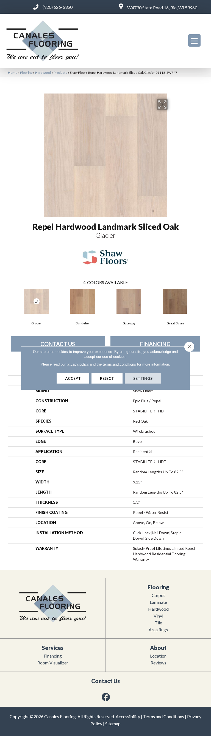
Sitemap (113, 723)
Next (200, 301)
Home (12, 72)
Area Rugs (158, 629)
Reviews (158, 662)
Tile (158, 622)
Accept (73, 378)
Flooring (26, 72)
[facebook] (106, 697)
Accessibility (128, 716)
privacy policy (78, 364)
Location (158, 655)
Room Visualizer (52, 662)
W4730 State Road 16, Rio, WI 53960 (162, 7)
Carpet (158, 595)
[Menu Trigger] (194, 40)
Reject (107, 378)
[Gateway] (129, 301)
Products (60, 72)
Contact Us (57, 344)
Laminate (158, 602)
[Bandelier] (83, 301)
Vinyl (158, 615)
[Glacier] (36, 301)
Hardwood (43, 72)
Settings (142, 378)
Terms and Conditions (163, 716)
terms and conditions (119, 364)
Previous (11, 301)
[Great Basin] (175, 301)
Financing (155, 344)
